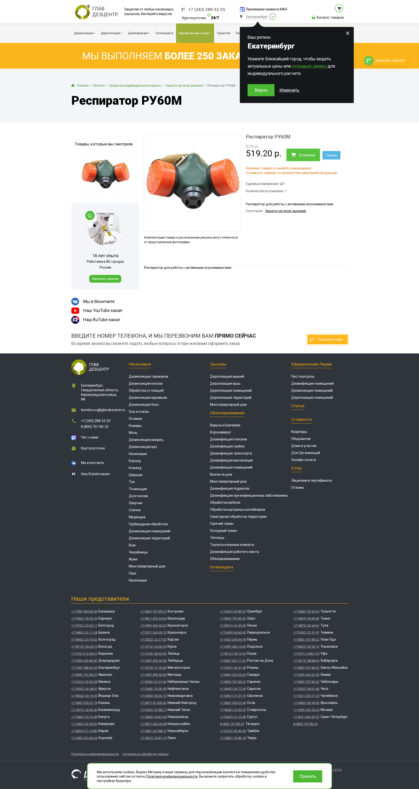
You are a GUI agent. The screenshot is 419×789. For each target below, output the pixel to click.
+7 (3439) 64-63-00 (233, 632)
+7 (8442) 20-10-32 (84, 639)
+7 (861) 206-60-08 (153, 724)
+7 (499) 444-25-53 (306, 675)
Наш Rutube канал (95, 474)
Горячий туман (222, 524)
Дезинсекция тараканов (148, 376)
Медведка (137, 517)
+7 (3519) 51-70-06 (153, 667)
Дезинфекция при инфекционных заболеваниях (249, 495)
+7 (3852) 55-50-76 (84, 618)
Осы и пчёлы (139, 412)
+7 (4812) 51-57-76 (233, 696)
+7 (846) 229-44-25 (233, 675)
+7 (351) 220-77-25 (306, 696)
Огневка (135, 419)
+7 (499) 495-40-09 (153, 675)
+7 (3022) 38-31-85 (306, 689)
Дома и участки (303, 446)
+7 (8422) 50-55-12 (306, 646)
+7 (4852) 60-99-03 (306, 703)
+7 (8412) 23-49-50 (233, 625)
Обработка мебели (225, 502)
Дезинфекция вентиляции (231, 460)
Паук (132, 573)
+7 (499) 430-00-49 (84, 611)
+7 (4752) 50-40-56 (233, 731)
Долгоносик (138, 496)
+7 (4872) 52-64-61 (306, 625)
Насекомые (140, 364)
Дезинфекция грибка (227, 446)
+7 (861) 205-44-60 (153, 618)
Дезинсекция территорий (149, 538)
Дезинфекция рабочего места (234, 552)
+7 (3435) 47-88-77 (153, 710)
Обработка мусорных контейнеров (237, 509)
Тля (132, 482)
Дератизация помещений (231, 390)
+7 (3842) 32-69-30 (84, 724)
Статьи (297, 405)
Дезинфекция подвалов (229, 488)
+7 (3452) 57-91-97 (306, 632)
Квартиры (299, 432)
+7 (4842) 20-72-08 (84, 717)
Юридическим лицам (311, 364)
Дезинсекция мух (143, 447)
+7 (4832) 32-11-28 (84, 632)
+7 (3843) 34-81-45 (153, 717)
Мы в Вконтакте (99, 301)
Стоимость (301, 419)
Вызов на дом (221, 474)
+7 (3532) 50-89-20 (233, 611)
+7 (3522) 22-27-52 (153, 639)
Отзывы (297, 487)
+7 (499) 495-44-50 (153, 660)
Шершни (135, 475)
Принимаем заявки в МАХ (266, 9)
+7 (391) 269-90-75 (153, 632)
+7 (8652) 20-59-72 (233, 710)
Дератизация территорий (230, 397)
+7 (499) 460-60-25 (153, 625)
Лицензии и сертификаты (311, 480)
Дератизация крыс (225, 383)
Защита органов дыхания (285, 211)
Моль (133, 433)
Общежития (301, 439)
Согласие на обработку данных (145, 754)
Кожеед (135, 468)
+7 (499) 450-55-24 (306, 710)
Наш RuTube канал (101, 319)
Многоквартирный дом (147, 566)
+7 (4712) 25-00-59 (153, 646)
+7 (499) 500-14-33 (233, 646)
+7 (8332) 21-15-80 (84, 731)
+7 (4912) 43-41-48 (233, 667)
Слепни (135, 510)
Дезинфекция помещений (231, 467)
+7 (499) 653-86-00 (84, 660)
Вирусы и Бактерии (225, 425)
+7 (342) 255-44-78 (233, 639)
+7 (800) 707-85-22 (84, 675)
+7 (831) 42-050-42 (153, 703)
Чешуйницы (138, 552)
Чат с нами (89, 437)
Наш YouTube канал (102, 310)
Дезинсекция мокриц (146, 440)
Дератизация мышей (227, 376)
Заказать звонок (105, 279)
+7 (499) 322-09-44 (84, 738)
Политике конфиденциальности (172, 776)
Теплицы (217, 538)
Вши (132, 545)
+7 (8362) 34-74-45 (84, 696)
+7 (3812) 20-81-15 (153, 738)
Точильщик (138, 489)
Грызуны (218, 364)
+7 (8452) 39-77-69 (233, 689)
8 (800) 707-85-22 (95, 427)
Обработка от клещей (146, 390)
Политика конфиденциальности (95, 754)
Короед (135, 461)
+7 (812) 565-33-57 (306, 717)
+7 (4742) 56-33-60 (153, 653)
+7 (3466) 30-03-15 (153, 696)
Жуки (133, 559)
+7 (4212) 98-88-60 (306, 660)
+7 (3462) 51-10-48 (233, 717)
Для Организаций (305, 453)
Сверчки (135, 503)
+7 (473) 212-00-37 (84, 653)
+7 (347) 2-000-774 (306, 653)
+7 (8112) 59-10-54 (233, 653)
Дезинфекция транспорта (231, 453)
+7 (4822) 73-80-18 (233, 738)
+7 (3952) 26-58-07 (84, 689)
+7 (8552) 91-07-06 (153, 682)
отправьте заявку (309, 66)
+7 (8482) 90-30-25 (306, 611)
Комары (135, 426)
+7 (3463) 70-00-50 (153, 689)
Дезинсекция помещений (149, 531)
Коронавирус (220, 432)
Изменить (289, 90)
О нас (296, 468)
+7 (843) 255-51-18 (84, 703)
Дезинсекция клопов (146, 383)
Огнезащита (221, 567)
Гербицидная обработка (148, 524)
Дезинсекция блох (144, 404)
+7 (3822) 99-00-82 (306, 618)
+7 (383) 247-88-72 (153, 731)
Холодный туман (223, 531)
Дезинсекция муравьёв (148, 397)
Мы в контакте (92, 463)
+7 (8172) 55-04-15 (84, 646)
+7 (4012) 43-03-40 (84, 710)
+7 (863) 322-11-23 (233, 660)
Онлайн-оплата (303, 460)
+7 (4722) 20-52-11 (84, 625)
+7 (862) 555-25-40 (233, 703)
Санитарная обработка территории (238, 516)
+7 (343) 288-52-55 (206, 9)
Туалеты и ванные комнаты (232, 545)
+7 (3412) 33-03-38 (84, 682)
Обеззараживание (227, 412)
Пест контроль (302, 376)
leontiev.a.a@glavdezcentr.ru (103, 410)
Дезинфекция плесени (228, 439)
